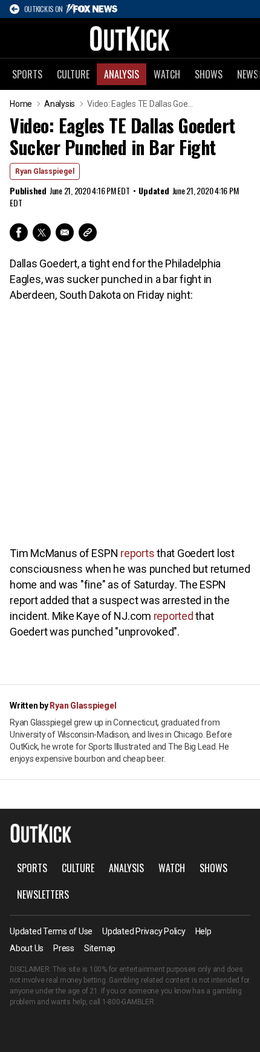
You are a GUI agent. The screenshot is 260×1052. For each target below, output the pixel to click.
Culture (73, 74)
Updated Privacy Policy (144, 931)
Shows (209, 74)
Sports (27, 74)
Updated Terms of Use (51, 931)
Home (21, 104)
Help (203, 931)
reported (173, 616)
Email (65, 232)
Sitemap (99, 948)
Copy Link (88, 232)
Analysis (121, 74)
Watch (167, 74)
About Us (27, 948)
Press (63, 948)
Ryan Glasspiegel (44, 171)
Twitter (42, 232)
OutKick (130, 38)
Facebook (19, 232)
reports (137, 553)
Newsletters (43, 894)
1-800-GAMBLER (128, 1002)
